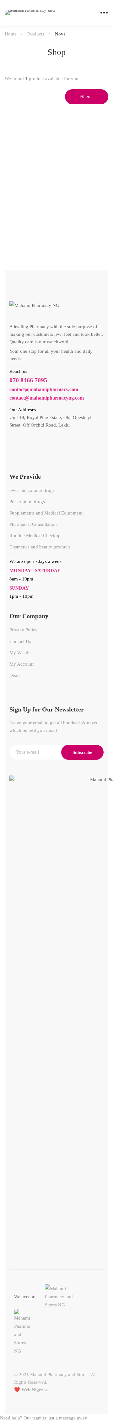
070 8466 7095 (28, 380)
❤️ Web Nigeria (30, 1389)
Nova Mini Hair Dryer (30, 229)
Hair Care (17, 218)
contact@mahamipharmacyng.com (46, 397)
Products (35, 33)
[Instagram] (26, 442)
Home (11, 33)
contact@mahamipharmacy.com (43, 389)
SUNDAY (19, 588)
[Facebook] (12, 442)
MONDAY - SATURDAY (35, 570)
